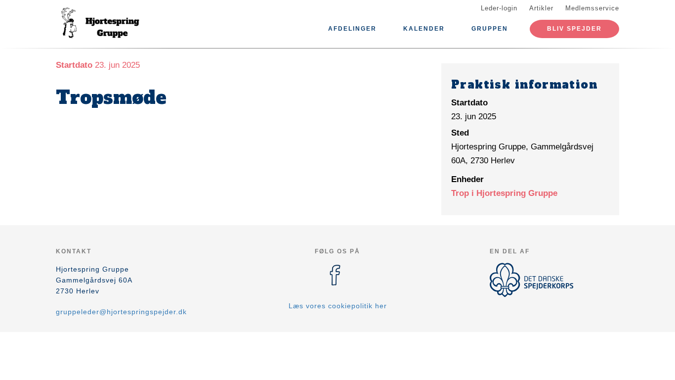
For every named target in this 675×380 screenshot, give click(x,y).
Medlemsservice (592, 8)
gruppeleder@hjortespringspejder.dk (121, 312)
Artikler (541, 8)
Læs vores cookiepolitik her (338, 306)
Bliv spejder (574, 28)
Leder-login (499, 8)
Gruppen (489, 28)
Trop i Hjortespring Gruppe (504, 193)
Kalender (424, 28)
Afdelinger (352, 28)
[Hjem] (100, 24)
